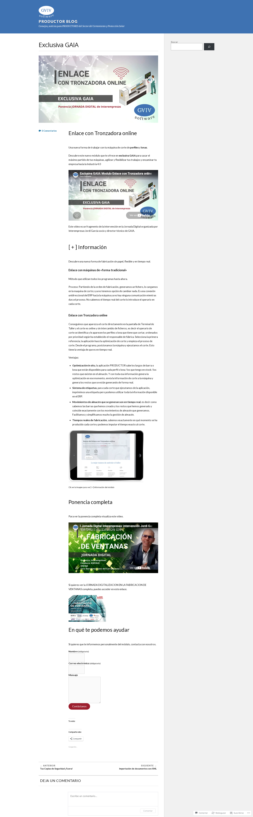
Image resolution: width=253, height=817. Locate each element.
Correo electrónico (85, 663)
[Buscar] (209, 46)
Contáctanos (79, 706)
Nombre (79, 651)
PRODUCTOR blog (58, 21)
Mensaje (73, 675)
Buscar (174, 41)
